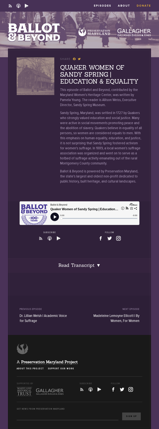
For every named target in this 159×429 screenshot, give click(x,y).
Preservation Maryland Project (49, 361)
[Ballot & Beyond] (34, 32)
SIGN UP (131, 416)
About (124, 5)
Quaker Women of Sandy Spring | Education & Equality (99, 74)
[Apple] (18, 5)
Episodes (102, 5)
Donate (144, 5)
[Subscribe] (10, 5)
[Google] (26, 5)
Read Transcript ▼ (79, 265)
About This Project (30, 368)
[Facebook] (74, 59)
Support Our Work (61, 368)
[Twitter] (78, 59)
